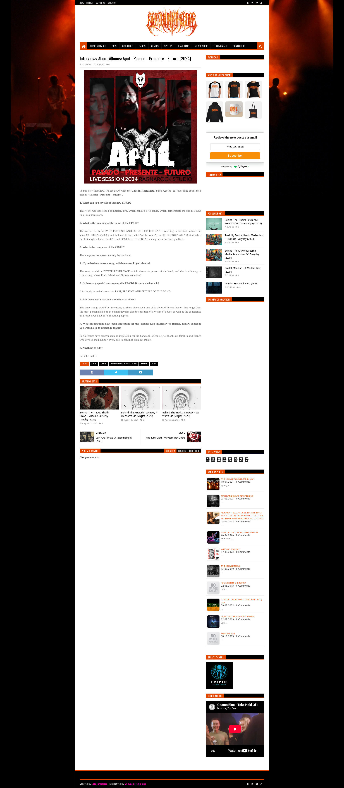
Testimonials (220, 46)
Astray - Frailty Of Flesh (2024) (241, 283)
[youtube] (257, 2)
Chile (103, 364)
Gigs (114, 46)
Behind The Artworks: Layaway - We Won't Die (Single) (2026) (139, 414)
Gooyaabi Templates (135, 783)
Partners (89, 2)
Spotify (168, 46)
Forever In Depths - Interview (233, 583)
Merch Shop (201, 46)
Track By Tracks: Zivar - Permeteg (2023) (237, 496)
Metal (144, 364)
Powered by (226, 166)
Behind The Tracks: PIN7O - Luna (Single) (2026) (239, 532)
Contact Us (112, 2)
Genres (155, 46)
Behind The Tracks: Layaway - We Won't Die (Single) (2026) (180, 414)
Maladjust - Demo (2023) (230, 549)
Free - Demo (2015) (228, 633)
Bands (142, 46)
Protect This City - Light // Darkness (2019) (238, 617)
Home (82, 2)
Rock (154, 364)
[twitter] (252, 2)
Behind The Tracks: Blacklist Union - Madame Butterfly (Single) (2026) (95, 416)
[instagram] (260, 2)
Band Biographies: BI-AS (230, 566)
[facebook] (248, 2)
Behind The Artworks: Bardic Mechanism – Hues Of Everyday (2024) (242, 254)
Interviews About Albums (123, 364)
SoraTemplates (99, 783)
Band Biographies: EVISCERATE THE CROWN (237, 479)
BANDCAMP (183, 46)
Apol (93, 364)
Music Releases (98, 46)
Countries (127, 46)
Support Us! (100, 2)
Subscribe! (235, 155)
